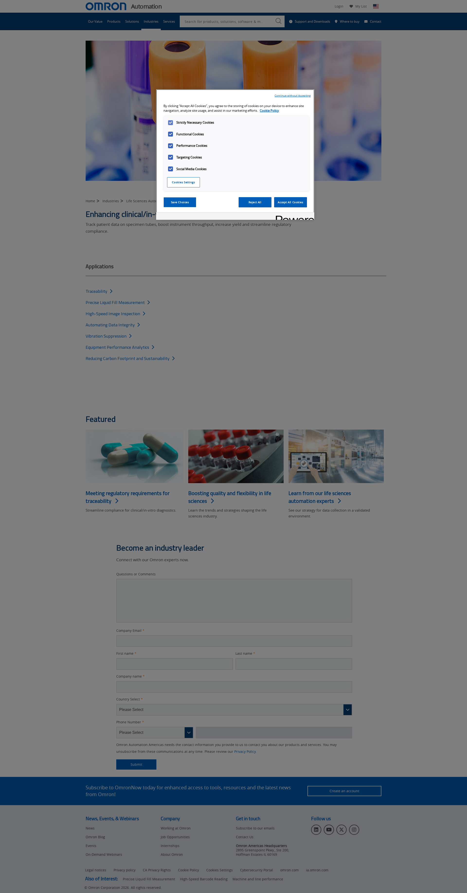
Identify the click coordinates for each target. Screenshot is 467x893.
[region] (235, 154)
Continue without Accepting (293, 95)
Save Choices (180, 202)
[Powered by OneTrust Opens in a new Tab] (293, 217)
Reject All (255, 202)
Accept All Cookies (290, 202)
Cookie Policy (269, 111)
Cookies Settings (183, 182)
